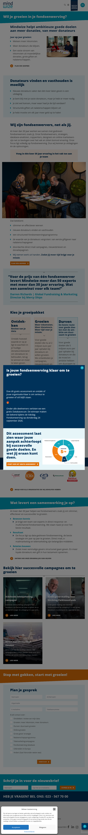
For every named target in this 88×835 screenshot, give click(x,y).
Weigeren (42, 827)
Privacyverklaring (29, 831)
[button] (54, 809)
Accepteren (16, 827)
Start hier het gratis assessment (22, 464)
